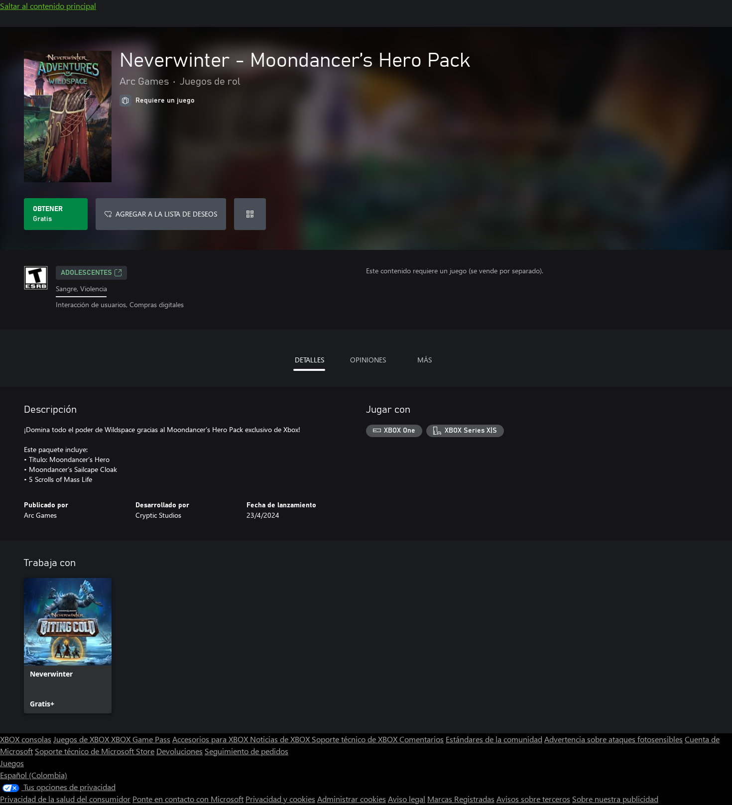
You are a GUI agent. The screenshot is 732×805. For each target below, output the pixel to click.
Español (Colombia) (33, 775)
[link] (68, 645)
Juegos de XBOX (82, 739)
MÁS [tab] (424, 359)
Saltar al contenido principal (48, 5)
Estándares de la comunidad (494, 739)
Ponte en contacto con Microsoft (188, 799)
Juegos (12, 763)
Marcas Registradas (460, 799)
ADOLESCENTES (86, 272)
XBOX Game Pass (140, 739)
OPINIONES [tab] (368, 359)
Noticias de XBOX (281, 739)
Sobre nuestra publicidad (615, 799)
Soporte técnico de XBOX (355, 739)
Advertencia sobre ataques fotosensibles (613, 739)
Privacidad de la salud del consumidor (65, 799)
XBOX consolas (25, 739)
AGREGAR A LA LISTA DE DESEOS (166, 214)
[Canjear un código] (250, 214)
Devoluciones (179, 751)
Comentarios (421, 739)
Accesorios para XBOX (211, 739)
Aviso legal (406, 799)
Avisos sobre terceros (533, 799)
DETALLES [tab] (309, 359)
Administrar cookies (351, 799)
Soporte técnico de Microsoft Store (94, 751)
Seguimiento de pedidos (246, 751)
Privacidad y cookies (280, 799)
